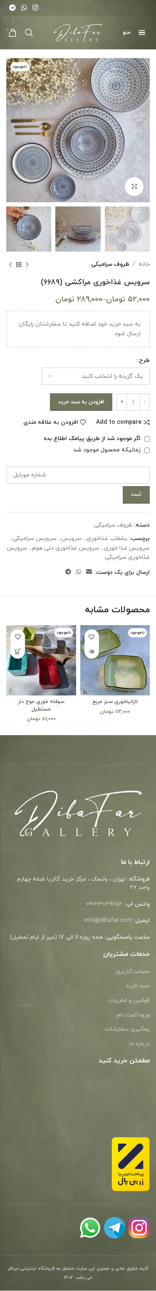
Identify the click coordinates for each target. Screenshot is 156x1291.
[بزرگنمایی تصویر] (134, 186)
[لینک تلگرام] (12, 8)
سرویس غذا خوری (127, 548)
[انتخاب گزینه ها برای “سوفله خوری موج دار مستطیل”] (17, 651)
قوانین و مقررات (129, 1000)
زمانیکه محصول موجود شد (107, 450)
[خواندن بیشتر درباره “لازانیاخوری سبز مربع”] (91, 651)
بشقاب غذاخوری (107, 538)
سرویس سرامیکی (34, 538)
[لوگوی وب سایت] (78, 32)
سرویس (71, 538)
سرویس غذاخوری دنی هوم (65, 548)
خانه (144, 264)
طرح (144, 360)
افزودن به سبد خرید (81, 402)
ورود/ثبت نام (133, 1015)
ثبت (136, 494)
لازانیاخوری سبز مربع (115, 701)
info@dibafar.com (108, 920)
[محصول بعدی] (10, 265)
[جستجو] (29, 32)
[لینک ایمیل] (89, 572)
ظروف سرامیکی (110, 264)
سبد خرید (138, 986)
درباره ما (139, 1044)
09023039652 (104, 904)
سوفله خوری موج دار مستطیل (41, 705)
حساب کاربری (133, 971)
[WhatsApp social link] (24, 8)
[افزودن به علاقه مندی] (91, 636)
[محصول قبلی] (27, 265)
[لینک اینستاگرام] (35, 8)
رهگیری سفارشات (127, 1029)
